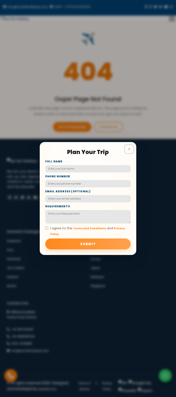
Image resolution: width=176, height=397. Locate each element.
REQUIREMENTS (57, 206)
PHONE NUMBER (57, 176)
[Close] (129, 149)
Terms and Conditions (89, 228)
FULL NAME (54, 161)
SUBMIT (88, 244)
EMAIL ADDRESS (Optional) (68, 191)
